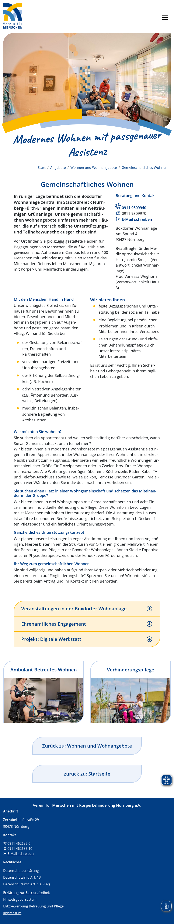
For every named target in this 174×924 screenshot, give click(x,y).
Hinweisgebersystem (19, 899)
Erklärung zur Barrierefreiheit (26, 892)
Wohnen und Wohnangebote (93, 167)
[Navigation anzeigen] (165, 17)
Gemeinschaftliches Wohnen (144, 167)
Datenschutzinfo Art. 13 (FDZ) (26, 884)
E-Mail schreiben (137, 219)
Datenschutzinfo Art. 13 (22, 877)
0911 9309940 (134, 207)
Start (42, 167)
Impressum (12, 913)
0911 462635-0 (18, 843)
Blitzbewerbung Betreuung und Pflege (33, 906)
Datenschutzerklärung (21, 870)
